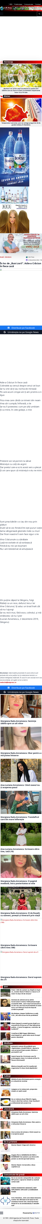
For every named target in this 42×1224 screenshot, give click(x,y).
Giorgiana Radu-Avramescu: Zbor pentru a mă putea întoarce (21, 754)
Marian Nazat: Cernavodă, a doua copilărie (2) (23, 1166)
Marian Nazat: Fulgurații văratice (23, 1145)
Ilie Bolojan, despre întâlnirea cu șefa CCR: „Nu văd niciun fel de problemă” (24, 1014)
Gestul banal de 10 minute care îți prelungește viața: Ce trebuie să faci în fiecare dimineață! (25, 1058)
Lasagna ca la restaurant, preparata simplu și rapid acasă (24, 1090)
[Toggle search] (39, 13)
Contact (38, 4)
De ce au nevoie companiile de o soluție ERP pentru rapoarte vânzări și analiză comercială (25, 1180)
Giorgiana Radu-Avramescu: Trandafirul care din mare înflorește (20, 818)
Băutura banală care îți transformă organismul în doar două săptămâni (24, 1067)
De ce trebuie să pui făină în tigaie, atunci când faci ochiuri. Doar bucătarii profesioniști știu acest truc (25, 1101)
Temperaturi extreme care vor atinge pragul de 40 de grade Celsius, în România (21, 124)
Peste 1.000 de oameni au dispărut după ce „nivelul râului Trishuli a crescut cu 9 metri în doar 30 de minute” (25, 992)
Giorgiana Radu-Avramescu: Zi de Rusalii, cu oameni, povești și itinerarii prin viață (20, 914)
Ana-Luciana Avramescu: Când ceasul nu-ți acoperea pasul (20, 786)
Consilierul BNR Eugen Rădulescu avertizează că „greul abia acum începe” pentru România (25, 1035)
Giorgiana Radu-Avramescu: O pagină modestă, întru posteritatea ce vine (19, 882)
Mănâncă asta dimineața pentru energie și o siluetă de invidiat (26, 1080)
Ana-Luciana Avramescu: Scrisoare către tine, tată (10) (20, 850)
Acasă (2, 257)
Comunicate (28, 4)
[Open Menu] (1, 13)
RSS (11, 4)
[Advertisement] (21, 38)
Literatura (8, 257)
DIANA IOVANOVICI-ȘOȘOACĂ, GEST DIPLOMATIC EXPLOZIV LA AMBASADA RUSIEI (24, 1190)
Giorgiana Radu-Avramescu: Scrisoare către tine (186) (19, 946)
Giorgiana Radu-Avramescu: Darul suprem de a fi (21, 978)
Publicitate (18, 4)
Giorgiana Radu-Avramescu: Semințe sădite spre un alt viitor (18, 722)
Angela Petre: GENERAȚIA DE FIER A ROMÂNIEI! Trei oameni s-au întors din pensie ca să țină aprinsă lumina (25, 1157)
